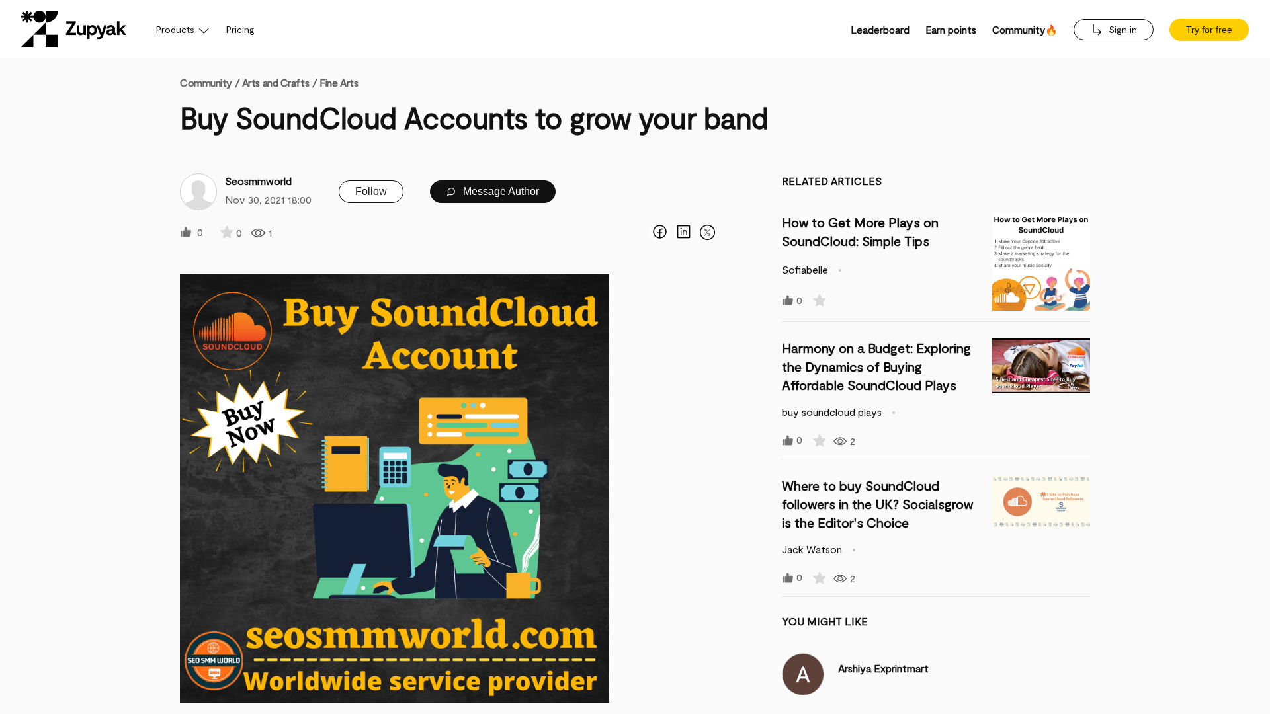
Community (209, 82)
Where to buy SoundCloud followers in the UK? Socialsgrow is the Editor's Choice (877, 503)
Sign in (1121, 29)
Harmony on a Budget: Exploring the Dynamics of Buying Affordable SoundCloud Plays (876, 366)
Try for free (1209, 29)
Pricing (240, 29)
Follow (371, 191)
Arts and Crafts (275, 82)
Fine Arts (338, 82)
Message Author (499, 191)
